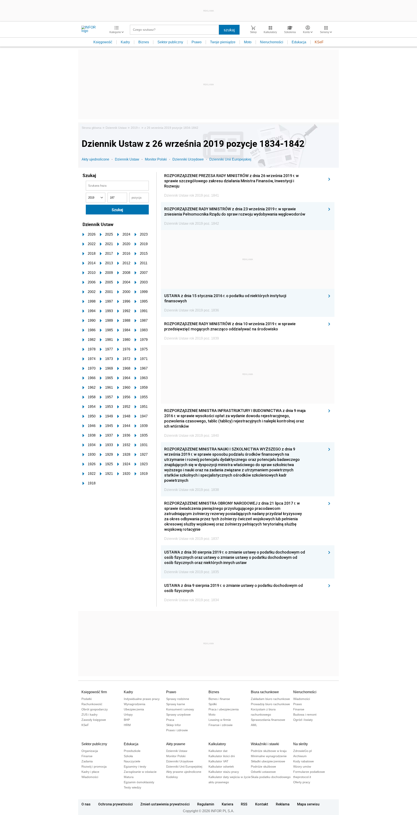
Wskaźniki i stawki (265, 744)
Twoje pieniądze (222, 42)
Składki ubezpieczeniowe (268, 761)
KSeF (319, 42)
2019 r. (135, 127)
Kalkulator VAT (218, 761)
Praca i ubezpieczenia (223, 709)
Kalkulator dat (217, 751)
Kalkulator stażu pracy (223, 771)
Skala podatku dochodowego (271, 777)
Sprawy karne (175, 704)
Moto (248, 42)
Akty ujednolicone (95, 159)
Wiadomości (301, 699)
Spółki (212, 704)
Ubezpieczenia (134, 709)
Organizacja (89, 751)
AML (254, 725)
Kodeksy (172, 777)
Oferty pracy (301, 782)
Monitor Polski (156, 159)
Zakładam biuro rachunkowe (270, 699)
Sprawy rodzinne (177, 699)
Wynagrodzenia (134, 704)
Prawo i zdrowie (177, 730)
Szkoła (128, 756)
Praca (170, 719)
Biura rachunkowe (265, 692)
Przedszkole (132, 751)
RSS (244, 804)
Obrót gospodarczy (94, 709)
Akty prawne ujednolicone (183, 771)
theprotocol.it (302, 777)
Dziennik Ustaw (116, 127)
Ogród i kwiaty (303, 719)
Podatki (86, 699)
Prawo (197, 42)
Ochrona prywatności (115, 804)
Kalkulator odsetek (221, 766)
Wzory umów (302, 766)
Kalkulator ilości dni (221, 756)
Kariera (227, 804)
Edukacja (299, 42)
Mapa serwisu (308, 804)
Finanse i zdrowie (220, 725)
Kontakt (261, 804)
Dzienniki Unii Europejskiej (230, 159)
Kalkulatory (217, 744)
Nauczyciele (132, 761)
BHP (127, 719)
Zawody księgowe (93, 719)
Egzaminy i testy (135, 766)
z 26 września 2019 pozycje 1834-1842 (171, 127)
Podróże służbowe (263, 766)
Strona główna (91, 127)
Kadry (125, 42)
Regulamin (205, 804)
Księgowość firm (94, 692)
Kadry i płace (90, 771)
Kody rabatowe (303, 761)
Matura (129, 777)
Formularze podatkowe (309, 771)
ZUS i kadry (89, 714)
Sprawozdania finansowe (268, 719)
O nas (86, 804)
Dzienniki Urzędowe (188, 159)
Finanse (298, 709)
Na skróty (300, 744)
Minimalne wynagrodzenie (269, 756)
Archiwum (300, 756)
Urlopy (128, 714)
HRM (127, 725)
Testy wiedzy (132, 787)
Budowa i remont (304, 714)
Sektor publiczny (170, 42)
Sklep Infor (173, 725)
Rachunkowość (91, 704)
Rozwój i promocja (94, 766)
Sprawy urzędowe (178, 714)
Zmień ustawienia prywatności (165, 804)
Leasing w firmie (219, 719)
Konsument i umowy (180, 709)
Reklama (283, 804)
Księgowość (102, 42)
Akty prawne (175, 744)
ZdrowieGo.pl (302, 751)
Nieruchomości (271, 42)
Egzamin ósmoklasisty (139, 782)
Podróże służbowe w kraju (269, 751)
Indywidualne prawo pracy (142, 699)
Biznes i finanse (219, 699)
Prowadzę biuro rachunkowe (270, 704)
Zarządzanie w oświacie (140, 771)
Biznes (143, 42)
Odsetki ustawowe (263, 771)
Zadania (87, 761)
